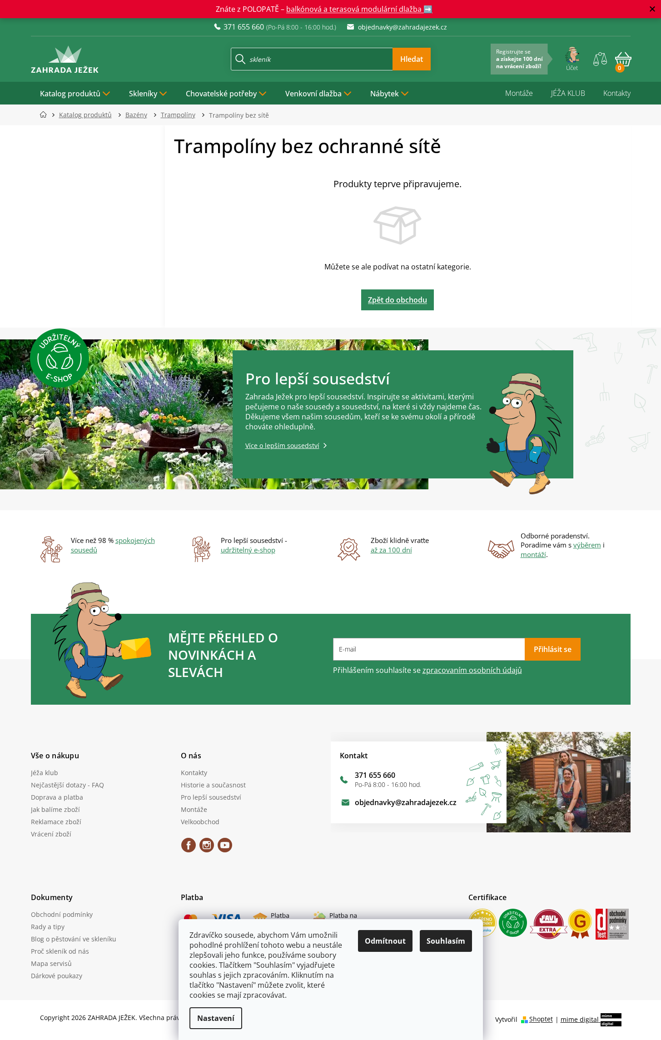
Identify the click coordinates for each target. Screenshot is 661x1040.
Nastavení (215, 1018)
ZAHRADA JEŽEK (188, 848)
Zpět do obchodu (397, 300)
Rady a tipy (48, 926)
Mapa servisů (51, 963)
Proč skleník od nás (60, 951)
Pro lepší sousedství (211, 797)
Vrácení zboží (51, 834)
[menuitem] (75, 93)
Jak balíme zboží (55, 809)
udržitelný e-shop (248, 549)
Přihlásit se (553, 649)
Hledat (411, 59)
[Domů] (46, 114)
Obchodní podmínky (62, 914)
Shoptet (541, 1019)
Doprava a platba (57, 797)
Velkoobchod (200, 821)
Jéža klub (44, 772)
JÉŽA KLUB (568, 93)
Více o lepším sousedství (282, 445)
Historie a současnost (213, 785)
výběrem (587, 544)
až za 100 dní (391, 549)
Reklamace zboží (56, 821)
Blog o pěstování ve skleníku (73, 939)
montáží (533, 554)
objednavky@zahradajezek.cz (406, 802)
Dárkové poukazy (56, 975)
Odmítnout (385, 941)
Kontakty (617, 93)
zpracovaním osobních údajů (472, 670)
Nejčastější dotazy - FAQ (67, 785)
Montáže (519, 93)
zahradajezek (206, 848)
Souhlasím (446, 941)
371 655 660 (375, 775)
